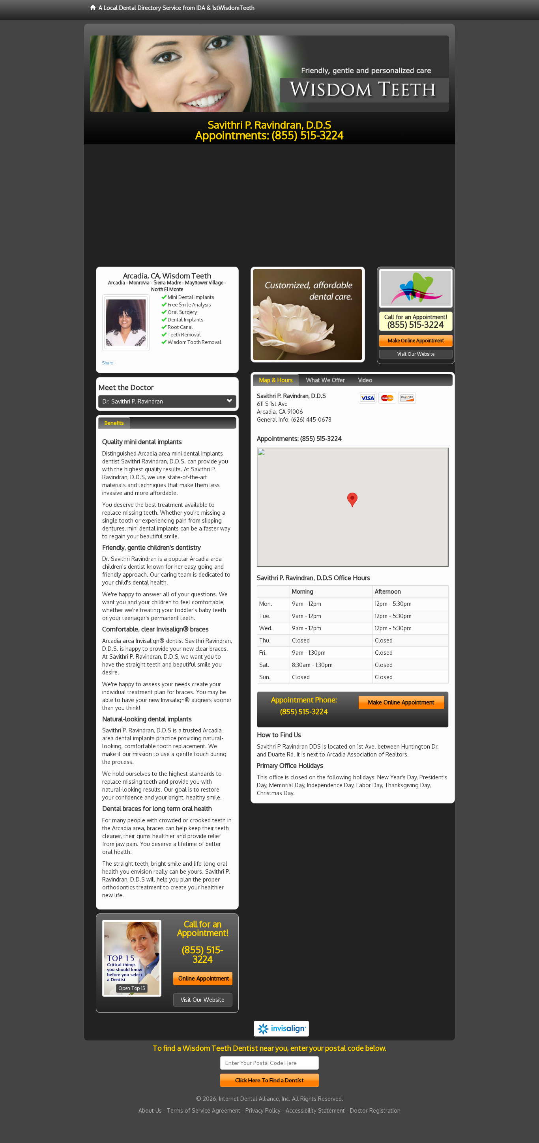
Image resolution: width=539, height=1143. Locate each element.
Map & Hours (276, 380)
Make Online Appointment (416, 341)
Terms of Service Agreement (203, 1110)
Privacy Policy (263, 1110)
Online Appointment (203, 978)
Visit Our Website (203, 999)
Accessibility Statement (315, 1110)
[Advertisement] (269, 203)
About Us (150, 1110)
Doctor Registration (375, 1110)
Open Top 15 (131, 988)
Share (107, 363)
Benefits (114, 423)
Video (365, 380)
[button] (352, 500)
